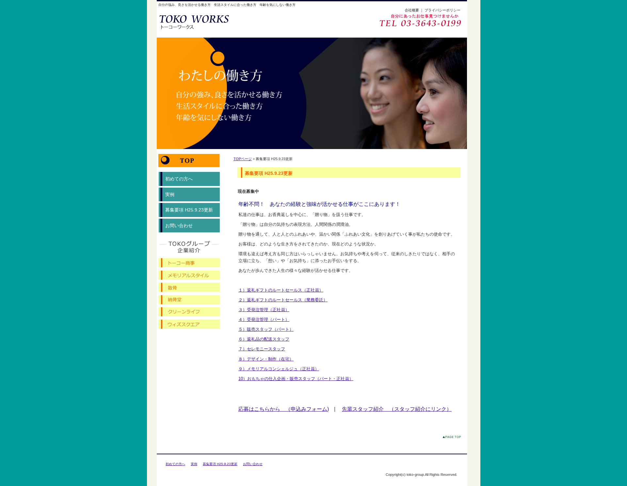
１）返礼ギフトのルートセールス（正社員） (280, 290)
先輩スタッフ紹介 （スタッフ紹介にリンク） (397, 409)
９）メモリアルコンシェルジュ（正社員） (278, 368)
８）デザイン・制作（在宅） (266, 359)
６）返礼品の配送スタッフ (263, 339)
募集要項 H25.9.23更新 (189, 209)
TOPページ (242, 159)
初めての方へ (179, 178)
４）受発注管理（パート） (263, 319)
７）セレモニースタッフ (261, 348)
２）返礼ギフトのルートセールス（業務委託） (283, 299)
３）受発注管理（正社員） (263, 309)
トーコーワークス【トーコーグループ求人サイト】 (203, 21)
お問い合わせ (179, 225)
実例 (169, 194)
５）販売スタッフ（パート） (266, 329)
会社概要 (412, 10)
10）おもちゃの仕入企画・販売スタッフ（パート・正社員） (295, 378)
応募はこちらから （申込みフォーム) (283, 409)
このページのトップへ (453, 438)
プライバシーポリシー (442, 10)
